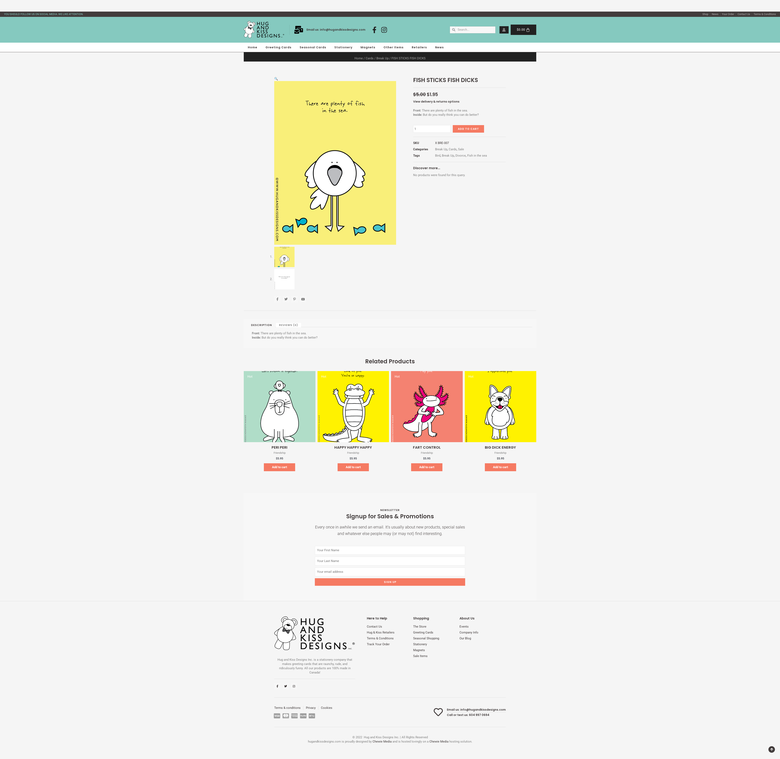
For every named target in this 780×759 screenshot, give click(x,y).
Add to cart (468, 129)
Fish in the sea (477, 155)
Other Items (394, 47)
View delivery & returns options (436, 102)
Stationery (343, 47)
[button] (276, 79)
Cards (370, 58)
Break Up (382, 58)
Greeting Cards (278, 47)
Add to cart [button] (279, 467)
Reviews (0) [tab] (288, 325)
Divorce (460, 155)
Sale (461, 149)
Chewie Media (382, 741)
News (439, 47)
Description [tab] (261, 325)
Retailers (419, 47)
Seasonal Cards (313, 47)
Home (252, 47)
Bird (437, 155)
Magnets (368, 47)
